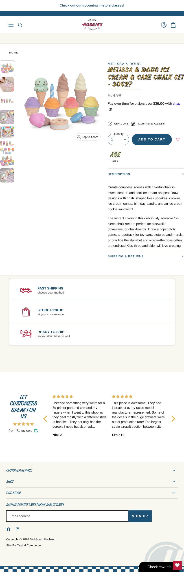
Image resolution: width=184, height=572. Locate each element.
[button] (146, 174)
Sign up (140, 516)
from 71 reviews (20, 430)
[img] (23, 424)
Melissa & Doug (124, 64)
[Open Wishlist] (177, 565)
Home (13, 52)
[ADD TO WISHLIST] (178, 139)
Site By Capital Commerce (23, 545)
